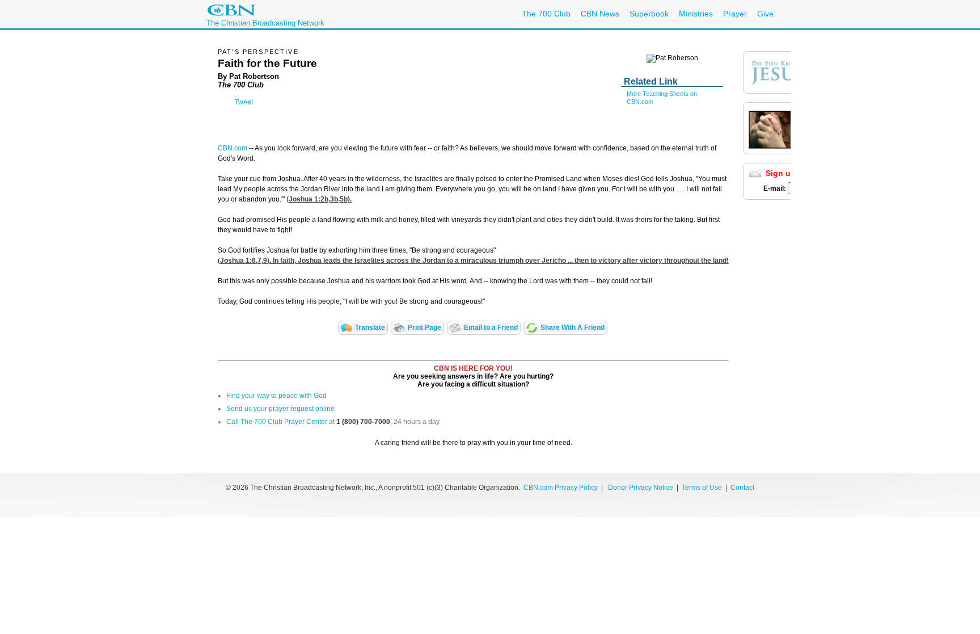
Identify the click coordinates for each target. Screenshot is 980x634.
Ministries (696, 13)
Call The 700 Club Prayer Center (276, 422)
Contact (742, 488)
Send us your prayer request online (280, 409)
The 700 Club (546, 13)
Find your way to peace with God (276, 396)
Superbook (649, 13)
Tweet (244, 102)
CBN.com (232, 148)
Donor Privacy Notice (640, 488)
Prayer (735, 13)
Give (765, 13)
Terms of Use (703, 488)
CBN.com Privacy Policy (560, 488)
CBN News (600, 13)
